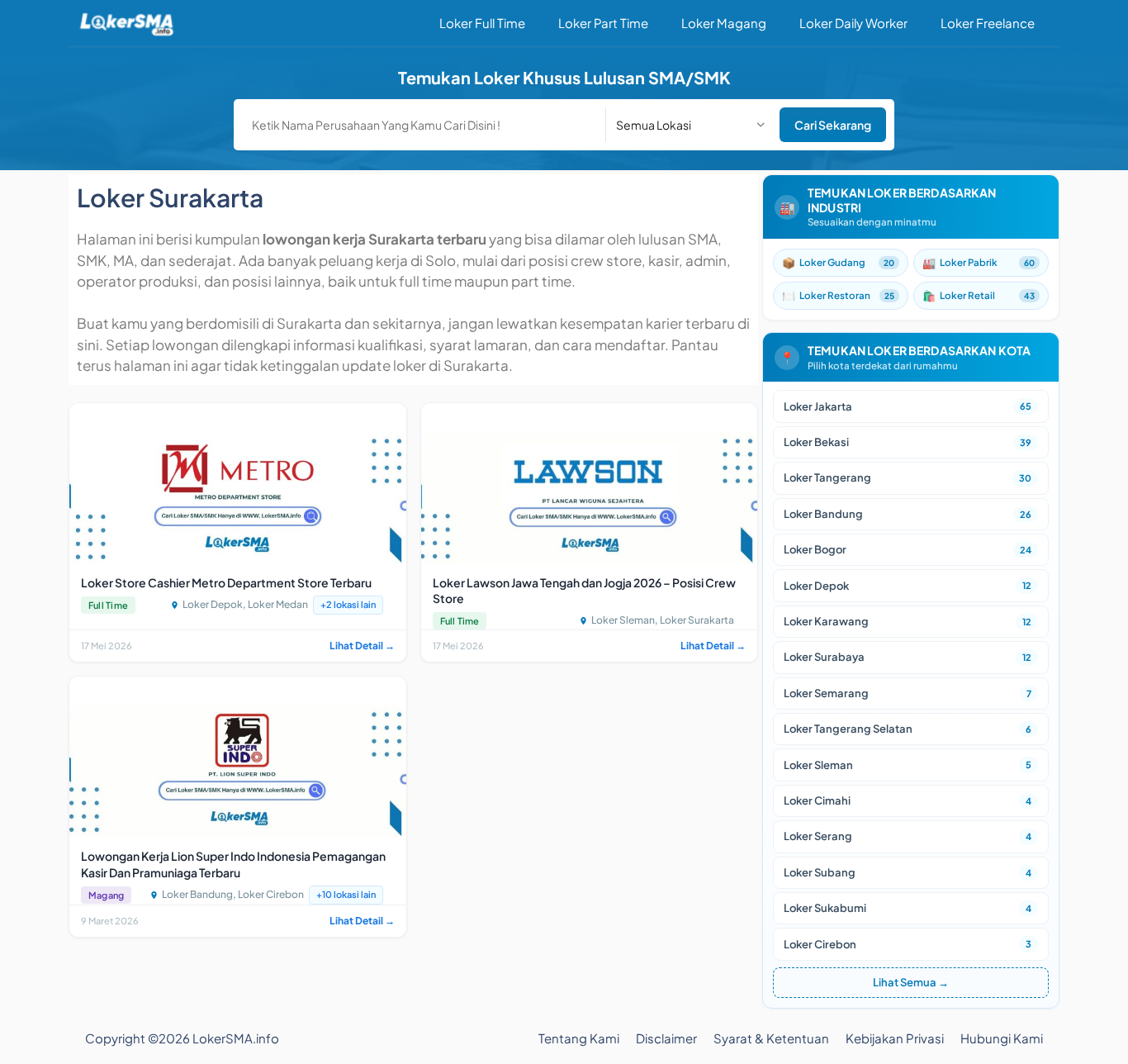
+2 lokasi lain (348, 604)
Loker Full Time (482, 23)
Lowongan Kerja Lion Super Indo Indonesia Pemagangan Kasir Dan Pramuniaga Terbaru (233, 864)
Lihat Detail (362, 645)
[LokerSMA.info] (127, 22)
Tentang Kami (578, 1038)
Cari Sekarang (832, 124)
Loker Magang (723, 23)
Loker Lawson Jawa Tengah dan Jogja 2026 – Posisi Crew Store (584, 590)
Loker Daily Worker (853, 23)
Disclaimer (666, 1038)
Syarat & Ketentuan (771, 1038)
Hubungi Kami (1001, 1038)
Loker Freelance (988, 23)
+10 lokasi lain (346, 894)
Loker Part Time (603, 23)
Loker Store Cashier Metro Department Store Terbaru (226, 582)
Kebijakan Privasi (895, 1038)
